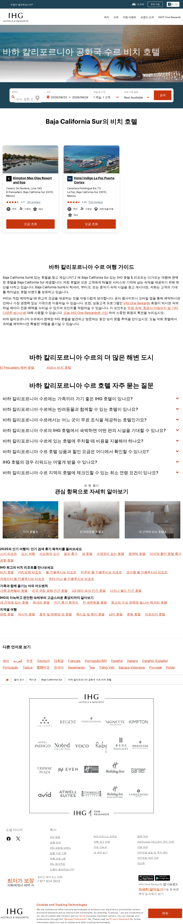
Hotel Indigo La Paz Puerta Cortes (94, 180)
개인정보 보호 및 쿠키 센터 (152, 852)
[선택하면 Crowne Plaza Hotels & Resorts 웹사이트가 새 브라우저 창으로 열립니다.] (44, 769)
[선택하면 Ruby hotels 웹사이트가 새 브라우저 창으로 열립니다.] (101, 745)
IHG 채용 (55, 837)
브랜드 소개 (147, 17)
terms (82, 915)
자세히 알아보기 (151, 889)
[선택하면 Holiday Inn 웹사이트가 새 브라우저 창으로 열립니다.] (115, 769)
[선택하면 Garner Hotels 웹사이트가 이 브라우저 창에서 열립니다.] (138, 769)
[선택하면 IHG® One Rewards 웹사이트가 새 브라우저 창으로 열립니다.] (91, 813)
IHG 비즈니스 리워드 (105, 836)
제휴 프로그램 (58, 858)
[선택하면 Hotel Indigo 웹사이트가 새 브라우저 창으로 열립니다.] (43, 745)
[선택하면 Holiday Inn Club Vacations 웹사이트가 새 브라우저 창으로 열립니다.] (115, 793)
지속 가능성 (100, 847)
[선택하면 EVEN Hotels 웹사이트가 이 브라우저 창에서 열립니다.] (68, 769)
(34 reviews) (33, 202)
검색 (162, 95)
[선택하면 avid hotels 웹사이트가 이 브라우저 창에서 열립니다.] (44, 793)
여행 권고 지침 (102, 841)
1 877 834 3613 (49, 881)
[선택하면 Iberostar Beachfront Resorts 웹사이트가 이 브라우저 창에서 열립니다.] (140, 745)
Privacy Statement (120, 918)
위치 (106, 17)
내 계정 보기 (101, 852)
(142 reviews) (95, 202)
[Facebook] (9, 838)
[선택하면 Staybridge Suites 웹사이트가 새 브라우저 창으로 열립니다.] (91, 793)
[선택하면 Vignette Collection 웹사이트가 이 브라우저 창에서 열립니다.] (115, 721)
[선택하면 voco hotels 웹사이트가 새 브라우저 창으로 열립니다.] (82, 745)
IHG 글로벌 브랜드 (60, 848)
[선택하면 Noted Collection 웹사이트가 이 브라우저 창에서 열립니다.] (62, 745)
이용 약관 (142, 847)
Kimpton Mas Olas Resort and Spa (32, 180)
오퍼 (115, 17)
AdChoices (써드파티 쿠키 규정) (155, 841)
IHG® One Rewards (169, 17)
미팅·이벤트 (129, 17)
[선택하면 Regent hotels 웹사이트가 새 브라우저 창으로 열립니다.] (68, 721)
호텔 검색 (55, 842)
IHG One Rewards (136, 303)
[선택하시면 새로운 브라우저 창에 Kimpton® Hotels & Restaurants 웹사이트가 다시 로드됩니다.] (138, 721)
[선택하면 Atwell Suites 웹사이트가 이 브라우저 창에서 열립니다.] (68, 793)
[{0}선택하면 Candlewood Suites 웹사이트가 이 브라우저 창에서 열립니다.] (138, 793)
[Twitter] (18, 838)
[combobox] (24, 99)
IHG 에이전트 (57, 864)
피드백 (141, 863)
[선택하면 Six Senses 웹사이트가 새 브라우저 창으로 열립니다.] (44, 721)
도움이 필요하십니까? (22, 4)
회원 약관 (142, 836)
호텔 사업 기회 (58, 853)
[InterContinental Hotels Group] (15, 17)
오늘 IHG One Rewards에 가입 (85, 313)
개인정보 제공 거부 (148, 858)
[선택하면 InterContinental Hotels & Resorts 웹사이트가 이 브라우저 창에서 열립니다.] (91, 721)
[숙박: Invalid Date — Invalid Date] (67, 97)
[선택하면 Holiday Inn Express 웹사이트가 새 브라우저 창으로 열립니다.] (91, 769)
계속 (165, 913)
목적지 (15, 92)
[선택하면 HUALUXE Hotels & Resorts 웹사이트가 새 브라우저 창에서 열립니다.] (121, 745)
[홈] (7, 679)
